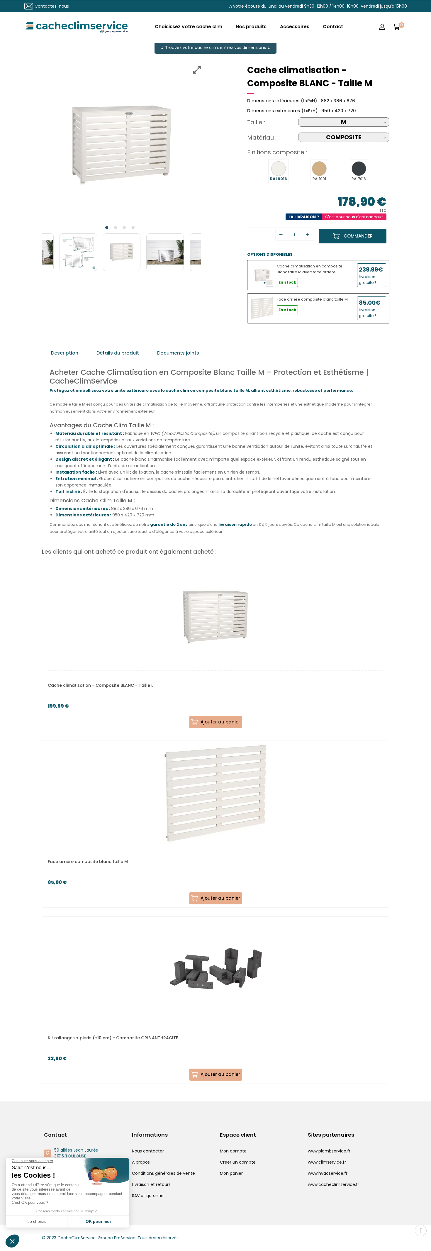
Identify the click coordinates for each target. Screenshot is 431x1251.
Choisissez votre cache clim (188, 26)
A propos (141, 1162)
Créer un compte (238, 1162)
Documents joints (178, 353)
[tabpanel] (121, 145)
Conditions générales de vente (163, 1173)
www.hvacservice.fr (327, 1173)
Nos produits (251, 26)
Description (64, 353)
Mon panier (231, 1173)
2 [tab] (115, 227)
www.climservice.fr (327, 1162)
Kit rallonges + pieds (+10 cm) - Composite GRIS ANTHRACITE (113, 1038)
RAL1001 (319, 179)
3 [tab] (124, 227)
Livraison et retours (151, 1184)
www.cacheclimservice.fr (333, 1184)
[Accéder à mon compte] (382, 27)
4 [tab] (133, 227)
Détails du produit (117, 353)
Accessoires (294, 26)
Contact (333, 26)
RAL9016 (278, 179)
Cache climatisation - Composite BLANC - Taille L (100, 685)
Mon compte (233, 1151)
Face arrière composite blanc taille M (88, 861)
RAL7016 (359, 179)
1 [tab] (106, 227)
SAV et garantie (148, 1196)
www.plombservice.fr (329, 1151)
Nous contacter (148, 1151)
